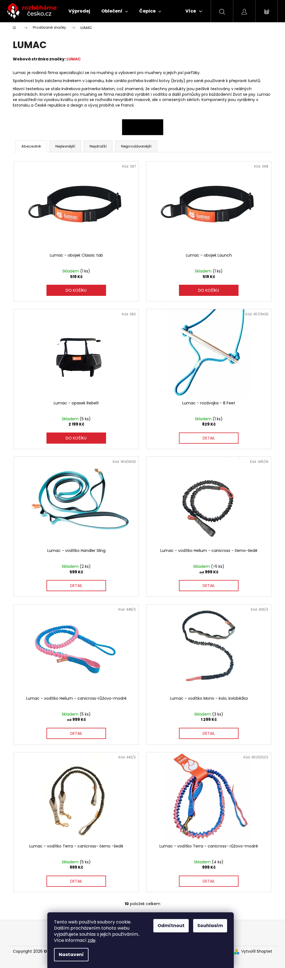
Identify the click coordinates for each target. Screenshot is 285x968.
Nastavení (71, 954)
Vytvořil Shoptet (256, 951)
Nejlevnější (65, 146)
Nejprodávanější (136, 146)
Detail (209, 438)
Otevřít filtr (142, 127)
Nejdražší (98, 146)
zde (91, 940)
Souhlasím (210, 925)
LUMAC (74, 59)
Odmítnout (171, 925)
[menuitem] (79, 11)
